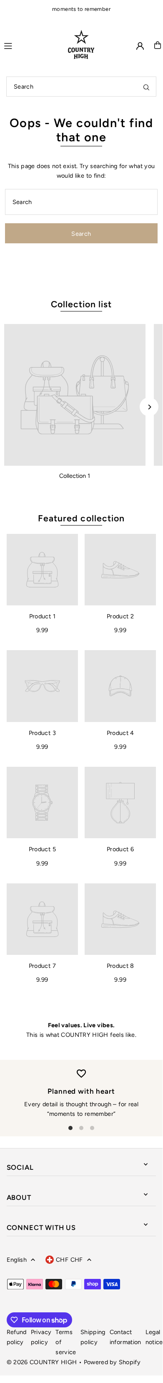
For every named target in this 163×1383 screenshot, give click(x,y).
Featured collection (81, 518)
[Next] (149, 407)
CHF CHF (69, 1259)
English (17, 1259)
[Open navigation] (30, 45)
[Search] (146, 87)
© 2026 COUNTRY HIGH (42, 1362)
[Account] (140, 46)
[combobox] (81, 87)
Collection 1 (74, 476)
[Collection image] (74, 395)
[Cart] (157, 45)
